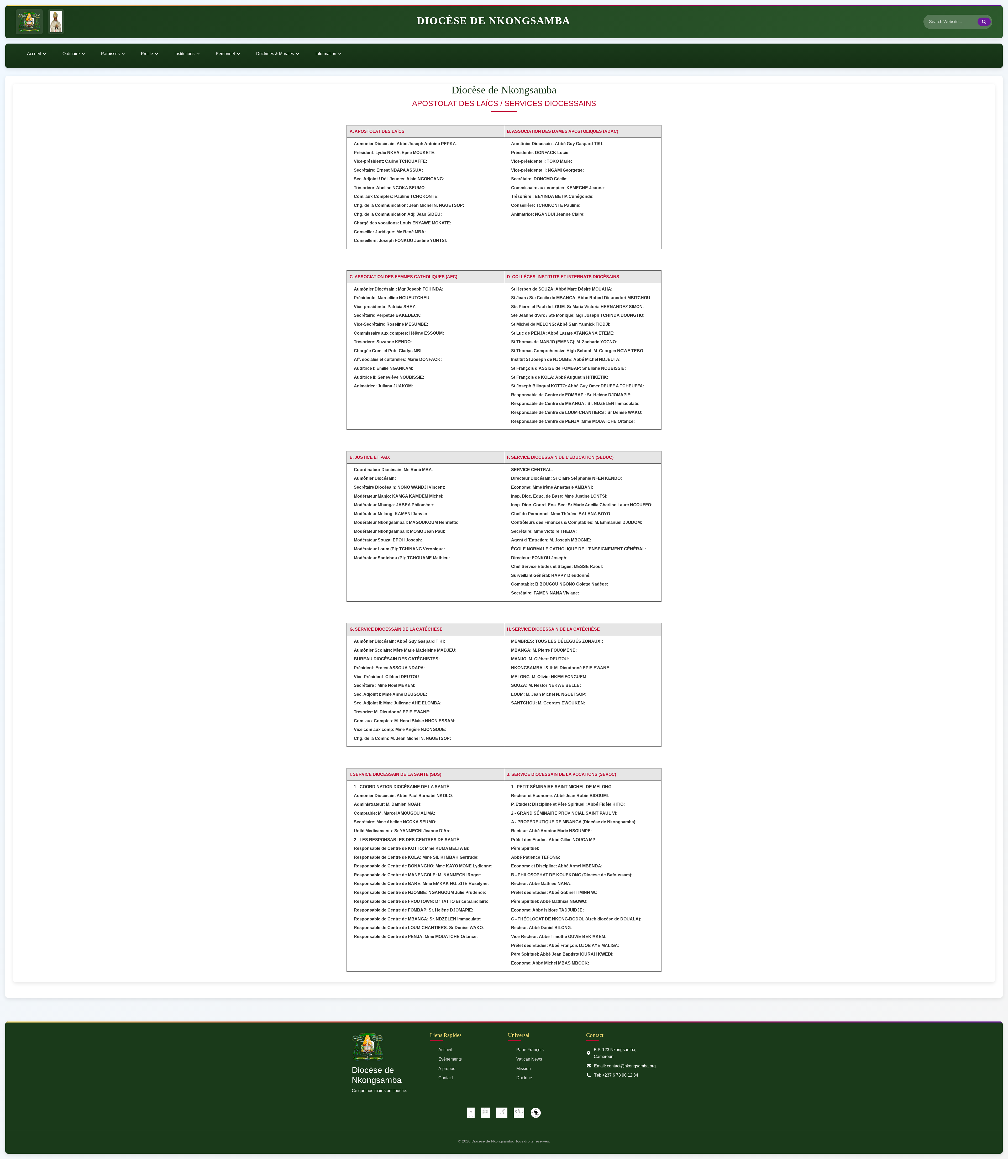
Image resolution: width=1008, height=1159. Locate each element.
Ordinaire (71, 53)
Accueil (34, 53)
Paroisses (110, 53)
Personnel (225, 53)
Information (326, 53)
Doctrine (524, 1078)
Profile (147, 53)
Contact (445, 1078)
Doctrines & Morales (275, 53)
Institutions (185, 53)
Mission (523, 1068)
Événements (450, 1059)
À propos (446, 1068)
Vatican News (529, 1059)
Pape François (530, 1049)
